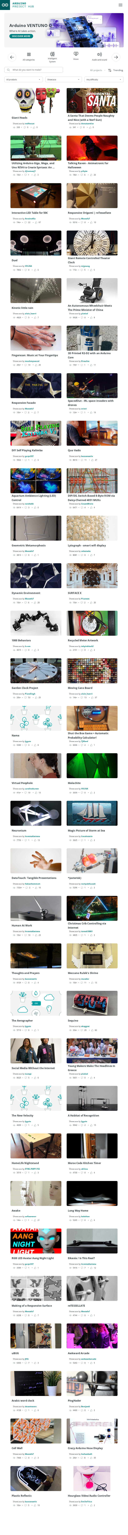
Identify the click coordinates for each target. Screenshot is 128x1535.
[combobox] (23, 79)
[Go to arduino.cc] (5, 5)
